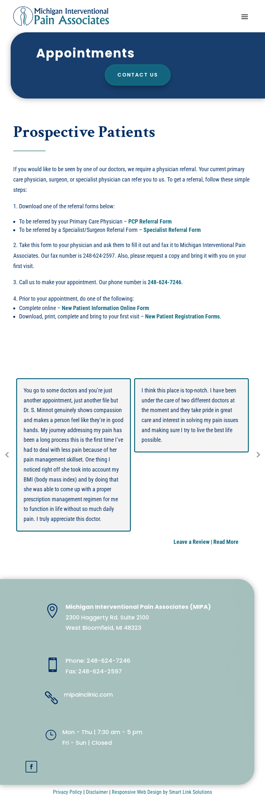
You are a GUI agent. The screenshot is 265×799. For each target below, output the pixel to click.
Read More (225, 541)
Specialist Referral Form (172, 229)
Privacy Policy (67, 792)
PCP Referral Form (150, 221)
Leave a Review (191, 541)
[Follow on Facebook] (31, 767)
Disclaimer (97, 792)
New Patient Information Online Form (105, 308)
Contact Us (137, 74)
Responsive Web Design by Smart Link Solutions (162, 792)
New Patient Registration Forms (182, 316)
